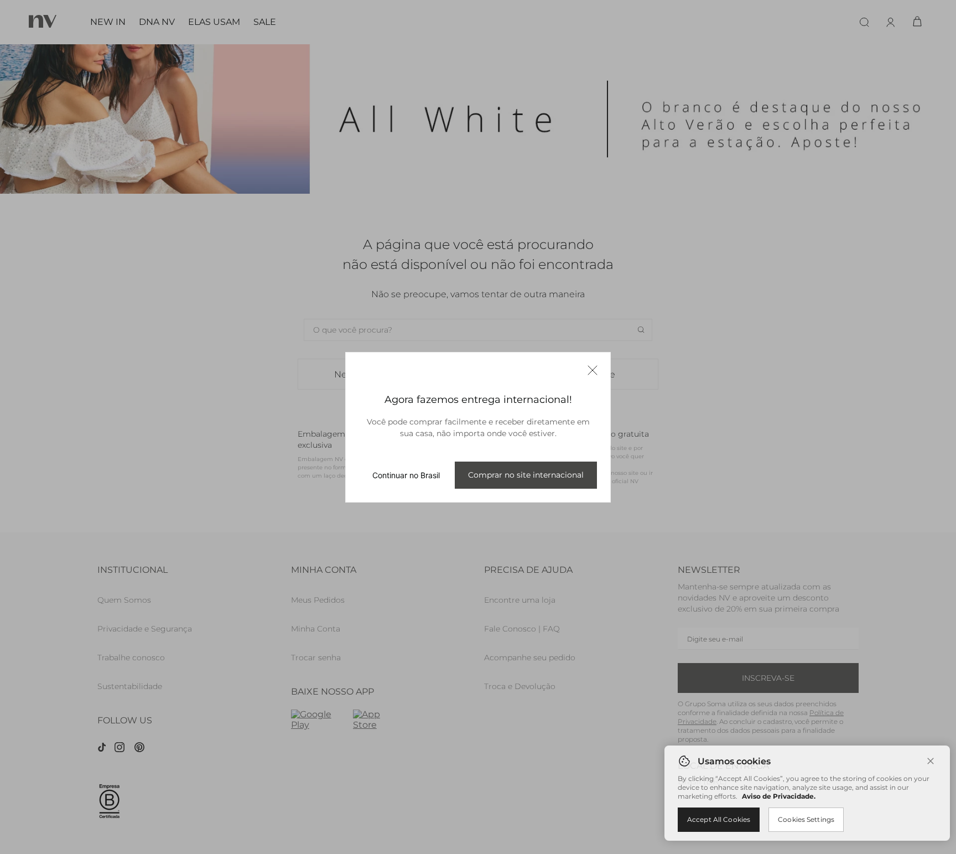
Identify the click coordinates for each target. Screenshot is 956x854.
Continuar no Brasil (406, 475)
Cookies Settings (806, 819)
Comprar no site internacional (526, 475)
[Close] (930, 761)
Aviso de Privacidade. (778, 796)
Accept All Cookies (718, 819)
